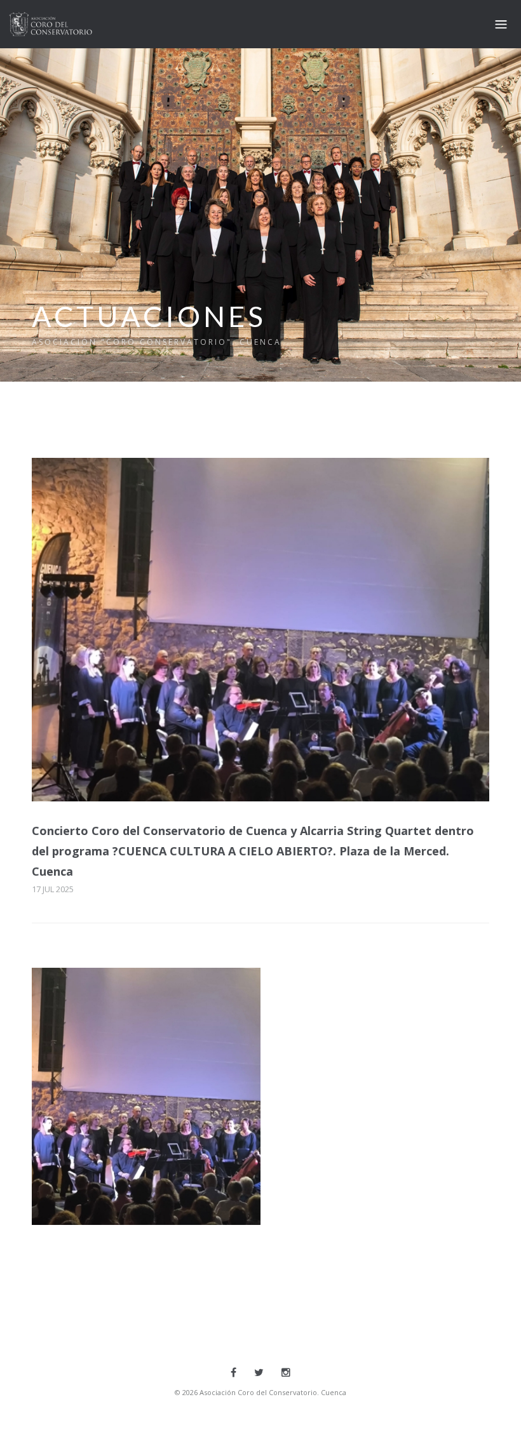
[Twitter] (259, 1372)
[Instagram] (286, 1372)
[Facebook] (233, 1372)
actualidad (87, 1080)
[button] (146, 1096)
